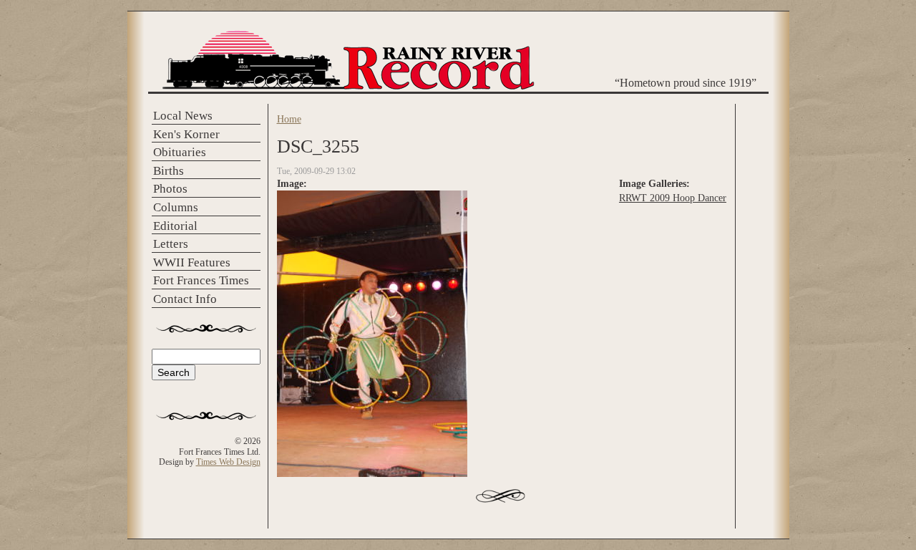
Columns (175, 207)
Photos (170, 189)
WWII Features (191, 262)
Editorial (175, 226)
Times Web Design (228, 462)
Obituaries (179, 152)
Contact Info (185, 299)
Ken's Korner (186, 134)
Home (289, 119)
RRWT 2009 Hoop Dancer (672, 197)
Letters (170, 244)
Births (168, 171)
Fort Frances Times (201, 280)
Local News (183, 115)
